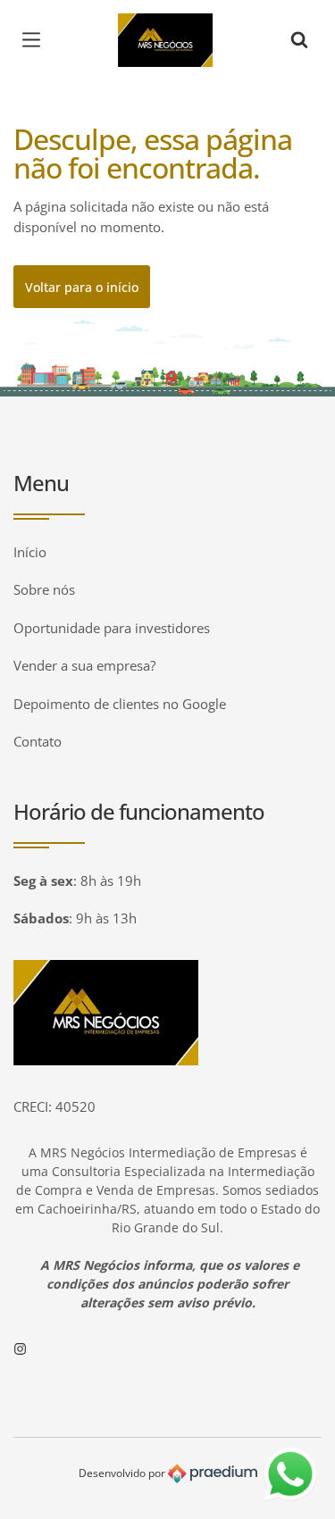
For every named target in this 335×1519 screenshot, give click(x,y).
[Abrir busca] (299, 40)
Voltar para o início (81, 287)
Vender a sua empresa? (84, 665)
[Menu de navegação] (35, 40)
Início (29, 552)
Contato (37, 741)
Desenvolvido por (123, 1473)
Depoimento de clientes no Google (119, 704)
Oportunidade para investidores (111, 628)
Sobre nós (44, 589)
